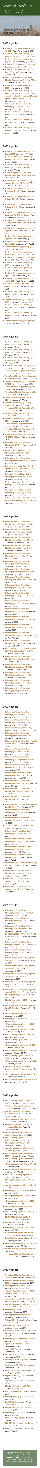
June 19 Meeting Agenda (14, 1402)
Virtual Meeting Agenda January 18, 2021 (21, 1074)
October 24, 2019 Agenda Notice (17, 1320)
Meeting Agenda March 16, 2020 (17, 1222)
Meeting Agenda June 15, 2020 (17, 1190)
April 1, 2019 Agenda (13, 1349)
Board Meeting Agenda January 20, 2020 (20, 1243)
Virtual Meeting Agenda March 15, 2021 (20, 1045)
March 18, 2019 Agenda (14, 1428)
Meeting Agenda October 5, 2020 (17, 1143)
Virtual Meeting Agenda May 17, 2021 (19, 1024)
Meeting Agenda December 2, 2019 (18, 1285)
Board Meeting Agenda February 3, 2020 (20, 1238)
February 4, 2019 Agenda (14, 1354)
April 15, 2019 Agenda (13, 1344)
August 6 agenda (11, 1381)
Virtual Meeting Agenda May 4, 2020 (19, 1206)
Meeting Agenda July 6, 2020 (16, 1180)
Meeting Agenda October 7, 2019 (17, 1325)
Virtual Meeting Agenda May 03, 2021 (19, 1029)
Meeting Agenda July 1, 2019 (16, 1396)
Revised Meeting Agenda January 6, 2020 (20, 1249)
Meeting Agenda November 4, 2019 (18, 1309)
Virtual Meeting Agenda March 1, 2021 (20, 1050)
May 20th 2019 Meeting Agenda (17, 1423)
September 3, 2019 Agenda (15, 1365)
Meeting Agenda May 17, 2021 (16, 1018)
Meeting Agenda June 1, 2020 (16, 1196)
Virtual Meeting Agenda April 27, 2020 (19, 1211)
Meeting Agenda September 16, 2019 (19, 1338)
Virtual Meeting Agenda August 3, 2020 (20, 1169)
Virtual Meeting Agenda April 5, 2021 (19, 1040)
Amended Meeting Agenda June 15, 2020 (20, 1185)
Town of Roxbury (17, 6)
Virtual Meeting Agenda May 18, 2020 (19, 1201)
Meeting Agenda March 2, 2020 (17, 1227)
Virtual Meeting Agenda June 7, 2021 (19, 1013)
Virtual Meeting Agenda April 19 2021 (19, 1034)
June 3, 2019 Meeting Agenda (16, 1370)
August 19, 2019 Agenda (14, 1375)
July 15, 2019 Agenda (13, 1391)
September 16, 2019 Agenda (16, 1359)
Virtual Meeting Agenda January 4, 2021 (20, 1079)
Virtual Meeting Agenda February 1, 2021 (21, 1061)
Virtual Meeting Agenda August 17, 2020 (20, 1164)
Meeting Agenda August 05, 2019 (18, 1386)
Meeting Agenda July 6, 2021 (16, 995)
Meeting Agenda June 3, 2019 (16, 1412)
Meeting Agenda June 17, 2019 (17, 1407)
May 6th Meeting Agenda (15, 1418)
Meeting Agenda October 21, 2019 (18, 1315)
